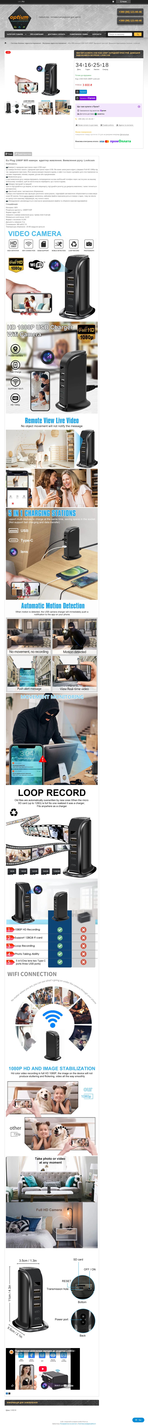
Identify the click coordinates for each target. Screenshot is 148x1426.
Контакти (96, 34)
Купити (83, 92)
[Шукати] (138, 34)
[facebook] (7, 1394)
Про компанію (36, 34)
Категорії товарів (15, 34)
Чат (140, 1420)
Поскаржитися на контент (68, 1424)
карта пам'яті (29, 196)
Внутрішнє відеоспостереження (54, 43)
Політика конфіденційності (87, 1424)
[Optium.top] (20, 17)
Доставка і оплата (56, 34)
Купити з (83, 98)
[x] (9, 1394)
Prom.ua (85, 1422)
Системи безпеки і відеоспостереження (26, 43)
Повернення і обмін (79, 34)
